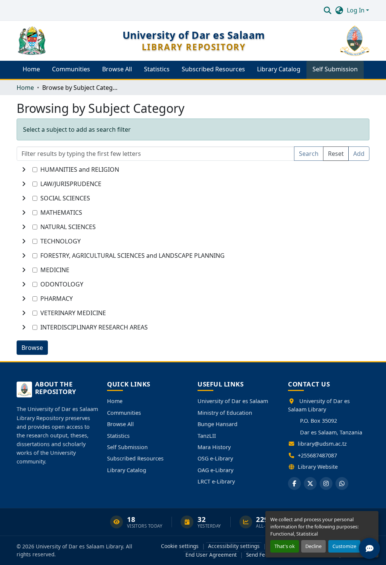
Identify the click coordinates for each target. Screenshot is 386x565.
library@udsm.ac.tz (322, 443)
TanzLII (207, 435)
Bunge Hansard (217, 424)
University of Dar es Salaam (233, 401)
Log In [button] (356, 10)
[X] (310, 483)
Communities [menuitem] (71, 69)
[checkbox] (34, 169)
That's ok (284, 546)
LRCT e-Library (216, 481)
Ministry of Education (225, 412)
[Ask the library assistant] (369, 548)
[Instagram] (326, 483)
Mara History (214, 447)
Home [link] (25, 87)
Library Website (318, 466)
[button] (327, 10)
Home (115, 401)
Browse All (120, 424)
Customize (344, 546)
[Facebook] (294, 483)
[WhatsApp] (341, 483)
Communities (124, 412)
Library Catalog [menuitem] (278, 69)
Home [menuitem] (31, 69)
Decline (313, 546)
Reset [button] (336, 153)
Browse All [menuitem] (117, 69)
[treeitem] (193, 184)
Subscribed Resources (135, 458)
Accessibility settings (234, 546)
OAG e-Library (215, 470)
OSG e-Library (215, 458)
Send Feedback (264, 554)
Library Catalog (126, 470)
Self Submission (127, 447)
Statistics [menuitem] (157, 69)
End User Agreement (211, 554)
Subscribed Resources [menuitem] (213, 69)
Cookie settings (180, 546)
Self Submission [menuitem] (335, 69)
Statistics (118, 435)
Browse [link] (32, 347)
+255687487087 (317, 455)
